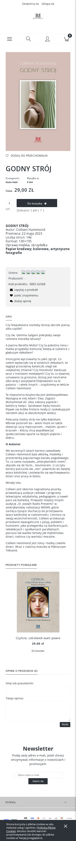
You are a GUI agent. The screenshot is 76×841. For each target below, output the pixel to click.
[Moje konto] (47, 39)
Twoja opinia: (15, 698)
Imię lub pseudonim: (20, 683)
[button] (9, 39)
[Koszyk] (66, 39)
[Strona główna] (38, 17)
